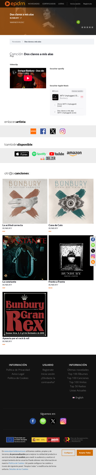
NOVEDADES (34, 4)
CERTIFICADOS (49, 4)
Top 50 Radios (78, 386)
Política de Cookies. (17, 463)
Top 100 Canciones (78, 378)
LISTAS (61, 4)
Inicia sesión (75, 4)
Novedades (16, 42)
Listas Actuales (78, 390)
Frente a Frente (57, 281)
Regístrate (87, 4)
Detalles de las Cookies (18, 469)
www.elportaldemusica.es (14, 451)
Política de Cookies (18, 378)
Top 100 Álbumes (78, 374)
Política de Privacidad (18, 369)
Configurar (68, 453)
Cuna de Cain (55, 225)
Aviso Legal (18, 374)
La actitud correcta (12, 225)
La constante (9, 281)
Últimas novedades (78, 369)
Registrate (48, 369)
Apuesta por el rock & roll (15, 338)
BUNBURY (14, 18)
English (80, 397)
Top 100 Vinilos (78, 382)
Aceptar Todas (85, 453)
